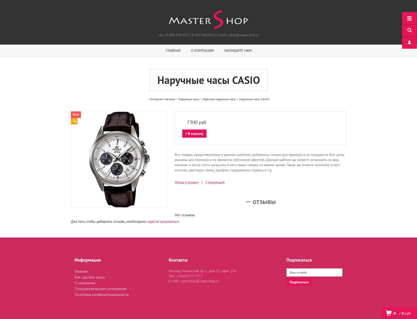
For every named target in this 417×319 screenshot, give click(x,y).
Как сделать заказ (90, 277)
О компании (202, 50)
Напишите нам (238, 50)
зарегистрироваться (163, 221)
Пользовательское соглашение (101, 288)
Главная (173, 50)
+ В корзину (194, 133)
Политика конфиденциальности (102, 294)
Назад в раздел (187, 182)
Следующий (215, 182)
